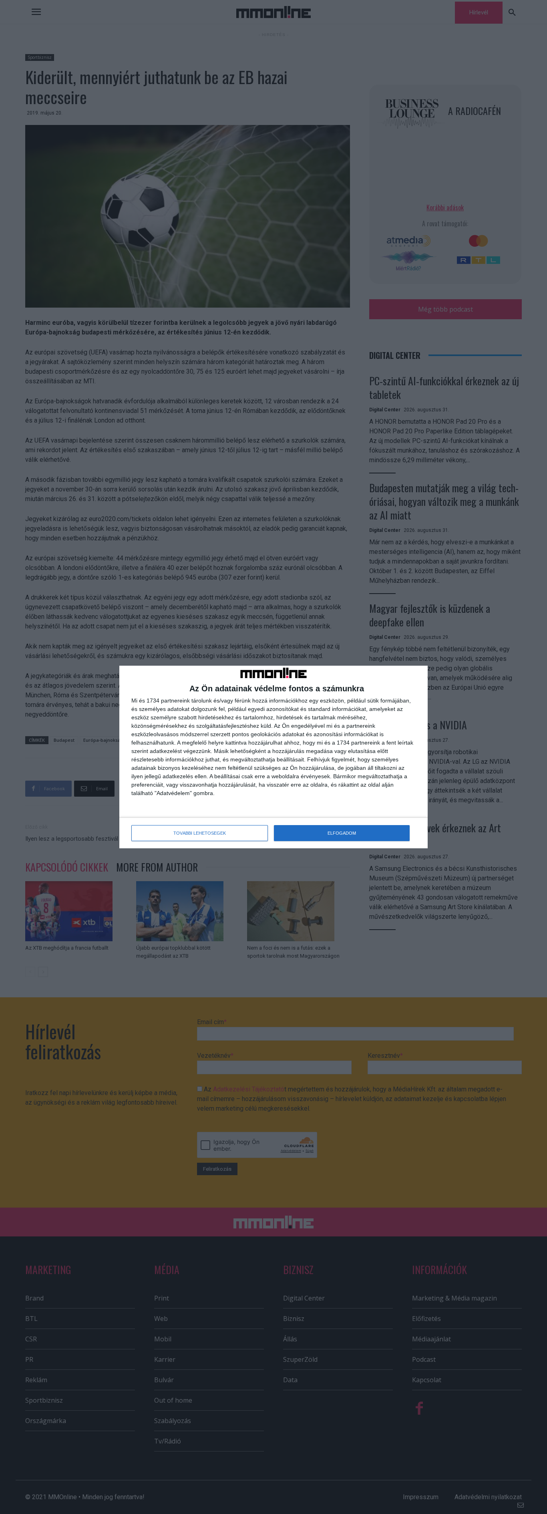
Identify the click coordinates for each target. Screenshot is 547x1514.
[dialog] (273, 757)
